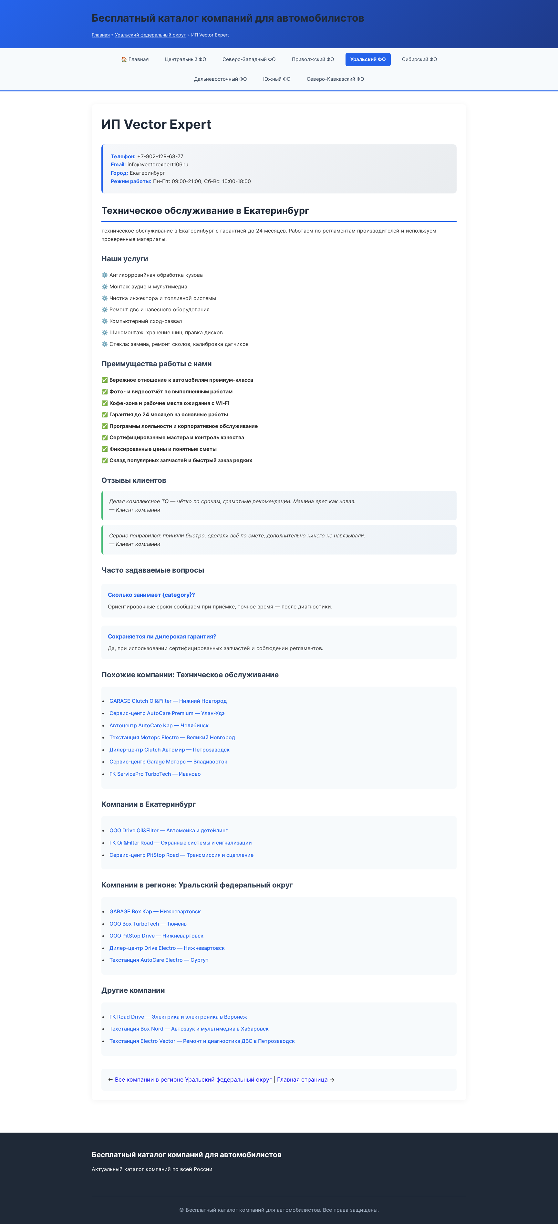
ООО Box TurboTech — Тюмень (148, 923)
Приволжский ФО (313, 59)
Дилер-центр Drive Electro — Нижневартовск (167, 948)
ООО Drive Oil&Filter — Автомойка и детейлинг (168, 830)
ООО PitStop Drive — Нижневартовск (156, 935)
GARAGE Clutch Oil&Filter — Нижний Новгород (168, 701)
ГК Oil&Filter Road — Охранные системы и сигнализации (180, 842)
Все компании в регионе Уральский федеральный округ (193, 1079)
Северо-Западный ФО (249, 59)
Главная (101, 34)
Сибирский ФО (419, 59)
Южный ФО (277, 79)
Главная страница (302, 1079)
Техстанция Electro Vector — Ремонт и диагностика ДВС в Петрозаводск (202, 1041)
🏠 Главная (135, 59)
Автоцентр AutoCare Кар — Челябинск (159, 725)
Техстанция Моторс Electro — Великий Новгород (172, 737)
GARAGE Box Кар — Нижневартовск (155, 911)
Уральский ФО (368, 59)
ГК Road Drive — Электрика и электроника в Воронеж (178, 1016)
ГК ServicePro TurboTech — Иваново (155, 774)
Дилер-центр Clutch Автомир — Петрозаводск (169, 749)
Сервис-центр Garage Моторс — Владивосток (168, 761)
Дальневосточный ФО (220, 79)
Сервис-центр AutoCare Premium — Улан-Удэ (167, 713)
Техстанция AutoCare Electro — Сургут (159, 960)
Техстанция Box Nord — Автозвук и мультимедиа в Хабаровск (189, 1028)
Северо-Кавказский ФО (335, 79)
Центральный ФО (185, 59)
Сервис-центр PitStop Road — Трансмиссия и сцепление (181, 855)
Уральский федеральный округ (150, 34)
